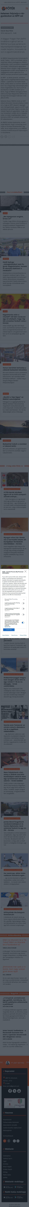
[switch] (23, 603)
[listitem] (14, 600)
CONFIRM (9, 629)
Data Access (14, 635)
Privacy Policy (23, 635)
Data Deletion (5, 635)
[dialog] (14, 603)
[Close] (26, 571)
